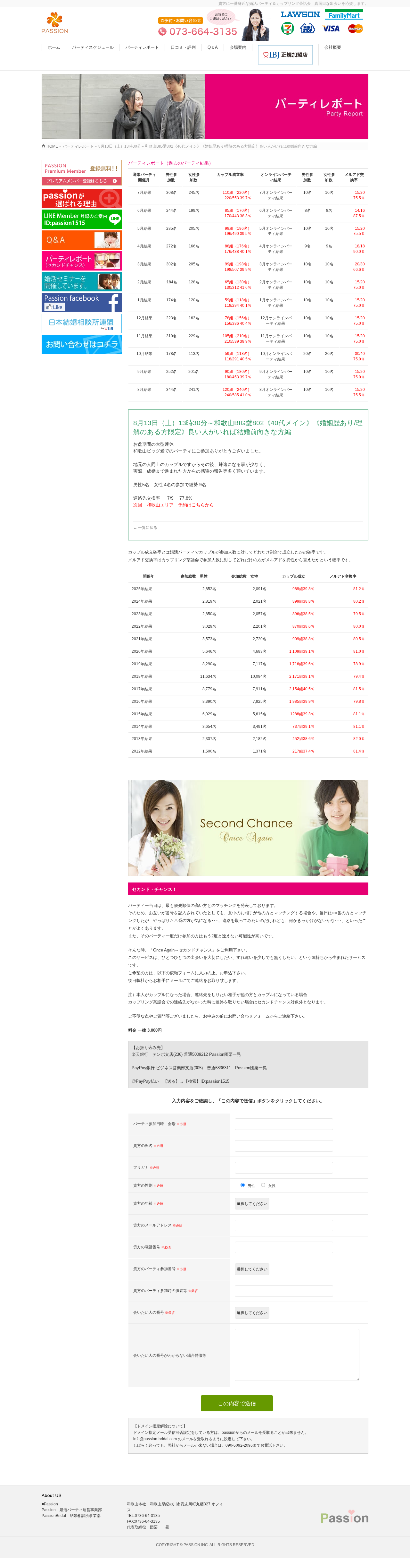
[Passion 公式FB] (82, 302)
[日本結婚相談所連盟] (82, 323)
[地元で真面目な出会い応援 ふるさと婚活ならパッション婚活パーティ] (55, 29)
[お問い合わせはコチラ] (82, 344)
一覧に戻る (145, 527)
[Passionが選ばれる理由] (82, 198)
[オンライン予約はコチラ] (82, 172)
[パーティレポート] (82, 261)
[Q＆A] (82, 240)
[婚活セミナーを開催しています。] (82, 281)
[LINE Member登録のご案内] (82, 219)
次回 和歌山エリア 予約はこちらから (173, 504)
